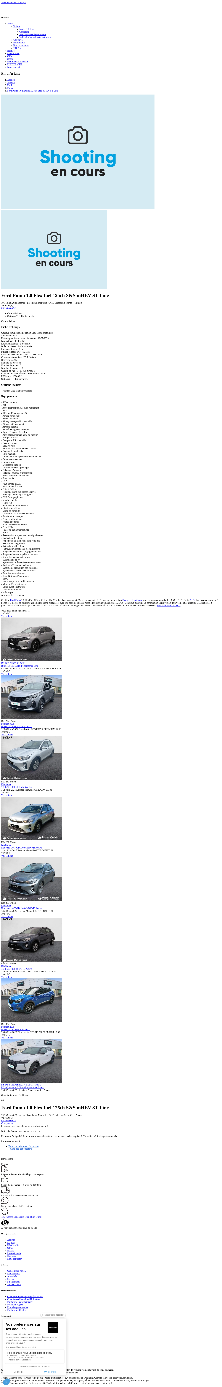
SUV (192, 600)
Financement (13, 1281)
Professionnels (14, 1253)
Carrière (11, 1279)
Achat (10, 23)
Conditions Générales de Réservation (25, 1296)
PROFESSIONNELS (17, 61)
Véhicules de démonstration (32, 34)
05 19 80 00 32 (8, 308)
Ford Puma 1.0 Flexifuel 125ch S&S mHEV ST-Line (32, 90)
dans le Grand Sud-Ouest (21, 1217)
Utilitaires (18, 40)
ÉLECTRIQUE (15, 64)
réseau (10, 59)
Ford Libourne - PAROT (168, 605)
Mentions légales (15, 1304)
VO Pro (17, 48)
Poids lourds (19, 42)
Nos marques (13, 1273)
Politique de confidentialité (20, 1302)
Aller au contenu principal (13, 2)
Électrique (12, 1256)
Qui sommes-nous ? (16, 1271)
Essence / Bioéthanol (132, 600)
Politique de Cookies (17, 1310)
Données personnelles (17, 1307)
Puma (10, 88)
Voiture (16, 26)
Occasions (24, 31)
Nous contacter (14, 67)
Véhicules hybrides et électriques (35, 37)
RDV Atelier (13, 53)
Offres (10, 56)
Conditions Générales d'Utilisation (23, 1299)
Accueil (11, 80)
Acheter (11, 82)
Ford (9, 85)
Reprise (10, 50)
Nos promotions (21, 45)
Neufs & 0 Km (26, 29)
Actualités (12, 1276)
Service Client (14, 1284)
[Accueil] (12, 11)
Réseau (10, 1250)
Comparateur (7, 1123)
